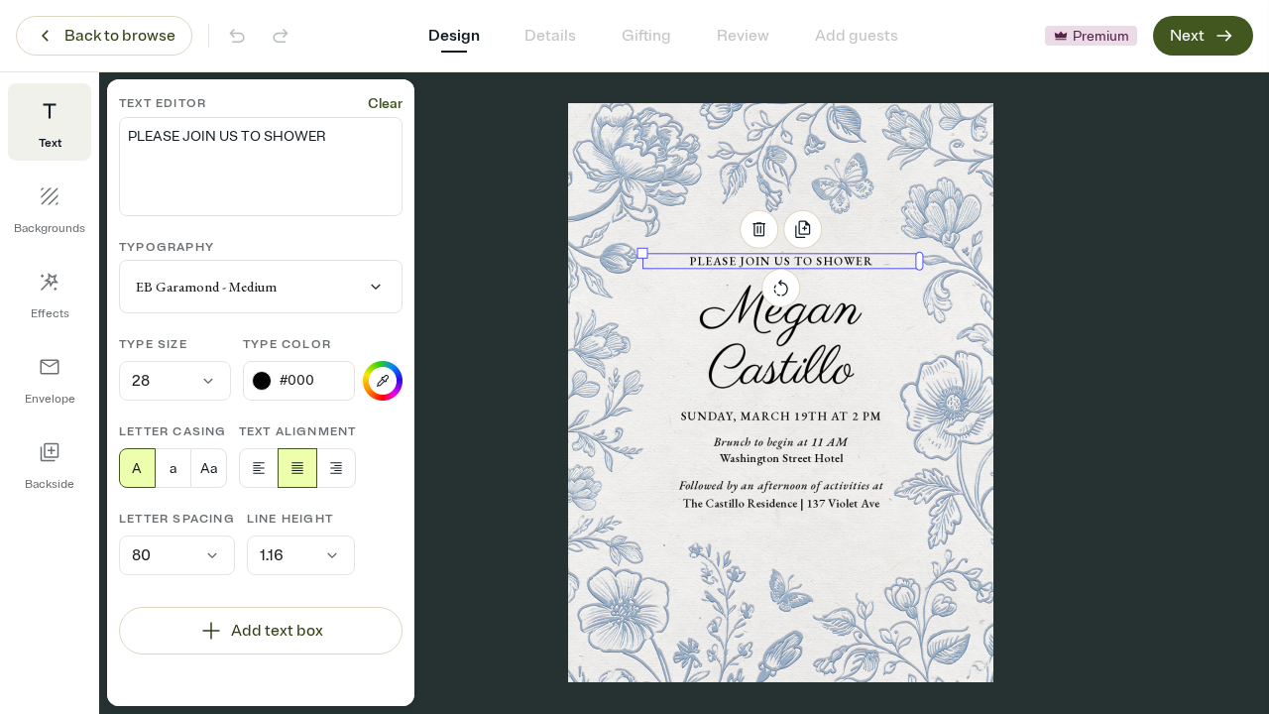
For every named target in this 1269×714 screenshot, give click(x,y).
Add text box (277, 631)
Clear (385, 103)
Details (550, 36)
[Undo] (237, 36)
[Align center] (297, 468)
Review (743, 36)
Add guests (856, 36)
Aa (208, 468)
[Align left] (259, 468)
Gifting (646, 36)
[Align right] (336, 468)
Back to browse (119, 36)
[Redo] (280, 36)
